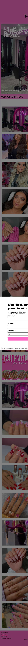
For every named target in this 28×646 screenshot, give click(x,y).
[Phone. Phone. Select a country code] (10, 334)
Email (11, 323)
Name (11, 316)
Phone (11, 331)
